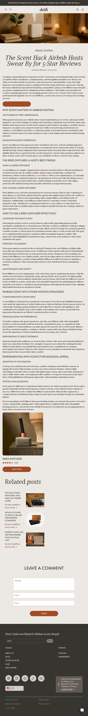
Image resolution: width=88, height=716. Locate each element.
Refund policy (44, 700)
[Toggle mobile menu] (6, 9)
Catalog (62, 653)
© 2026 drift (10, 708)
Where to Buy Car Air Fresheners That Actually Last (14, 536)
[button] (8, 463)
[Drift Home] (44, 9)
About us (9, 653)
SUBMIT (44, 613)
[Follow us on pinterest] (8, 678)
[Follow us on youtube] (41, 678)
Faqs (7, 664)
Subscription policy (13, 704)
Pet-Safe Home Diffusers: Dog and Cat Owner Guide (13, 497)
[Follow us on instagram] (17, 678)
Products (62, 648)
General (8, 648)
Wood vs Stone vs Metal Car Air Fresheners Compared (13, 516)
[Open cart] (77, 9)
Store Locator (12, 660)
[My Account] (82, 9)
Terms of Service (12, 700)
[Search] (10, 9)
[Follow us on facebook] (25, 678)
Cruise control (44, 50)
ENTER (50, 641)
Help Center (10, 668)
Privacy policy (44, 704)
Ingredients (64, 657)
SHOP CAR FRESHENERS (17, 104)
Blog (7, 657)
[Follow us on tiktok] (33, 678)
